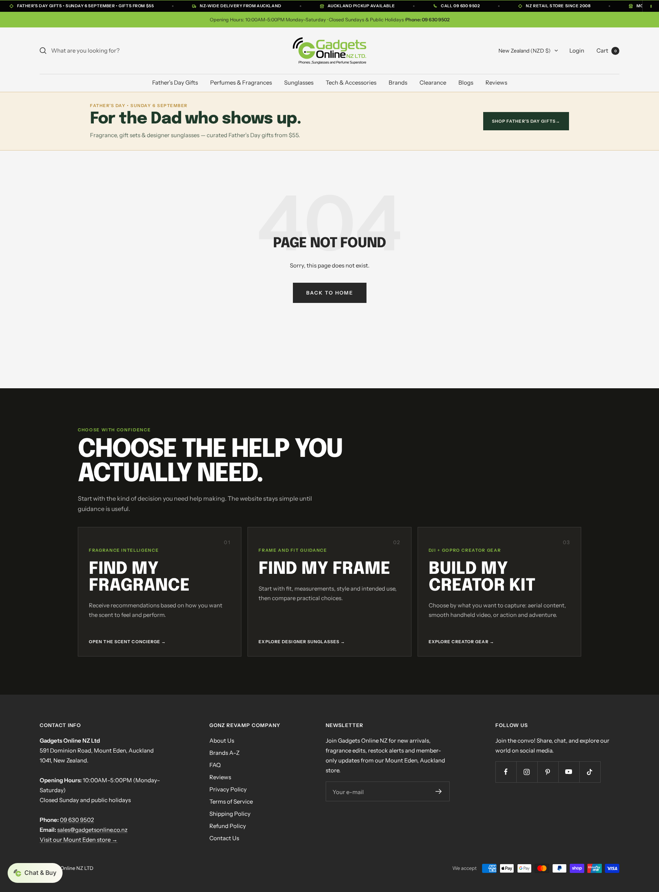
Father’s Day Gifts (175, 82)
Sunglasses (298, 82)
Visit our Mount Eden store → (78, 839)
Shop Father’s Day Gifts (526, 121)
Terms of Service (231, 801)
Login (576, 50)
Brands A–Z (224, 752)
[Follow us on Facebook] (505, 771)
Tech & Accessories (351, 82)
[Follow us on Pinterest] (547, 771)
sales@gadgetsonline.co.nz (92, 829)
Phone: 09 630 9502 (427, 19)
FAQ (215, 765)
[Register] (438, 791)
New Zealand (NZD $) (524, 50)
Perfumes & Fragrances (241, 82)
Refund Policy (227, 826)
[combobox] (108, 51)
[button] (35, 873)
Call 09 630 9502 (460, 5)
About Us (221, 740)
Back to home (329, 293)
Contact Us (224, 838)
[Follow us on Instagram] (526, 771)
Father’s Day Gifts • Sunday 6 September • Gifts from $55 (85, 5)
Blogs (465, 82)
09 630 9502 (77, 819)
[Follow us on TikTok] (589, 771)
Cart (606, 50)
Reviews (496, 82)
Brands (398, 82)
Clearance (433, 82)
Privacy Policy (228, 789)
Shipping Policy (230, 813)
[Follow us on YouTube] (568, 771)
